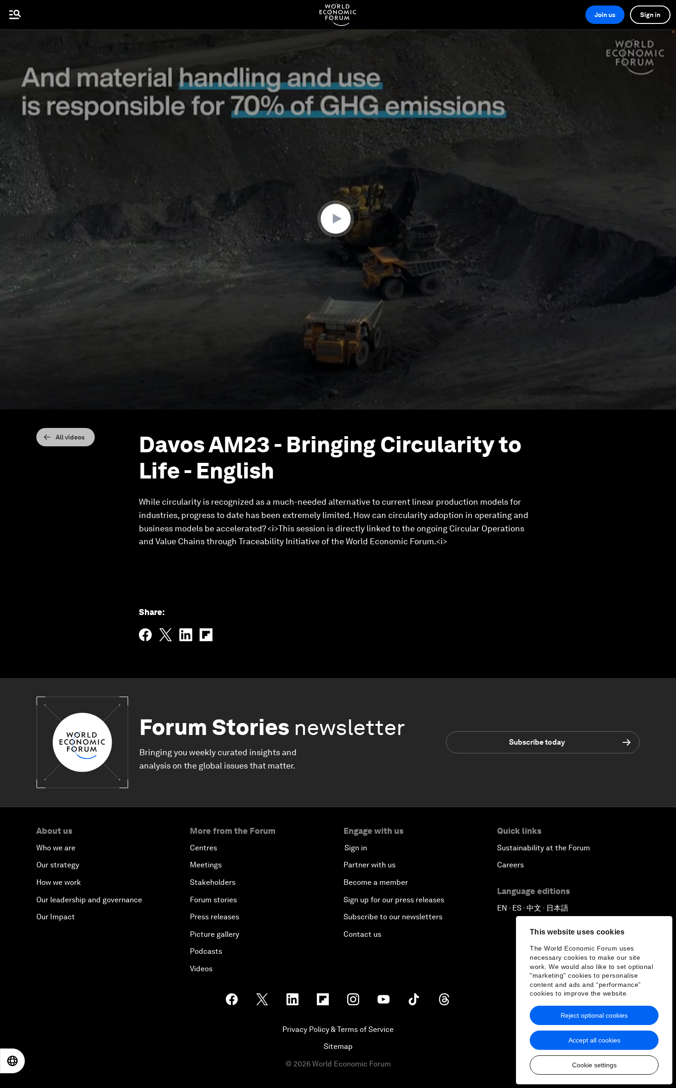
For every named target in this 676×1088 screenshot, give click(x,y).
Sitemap (338, 1046)
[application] (338, 219)
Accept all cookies (594, 1040)
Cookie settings (594, 1065)
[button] (338, 219)
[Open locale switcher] (12, 1061)
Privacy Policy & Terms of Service (338, 1029)
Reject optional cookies (594, 1015)
